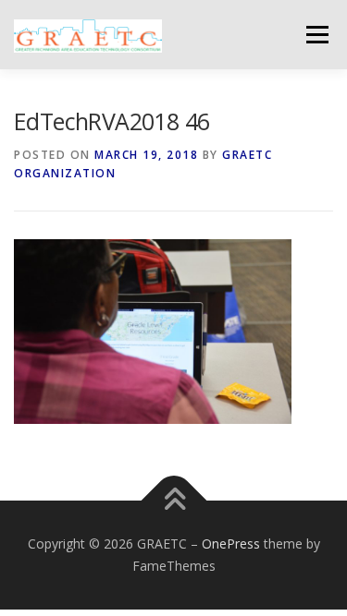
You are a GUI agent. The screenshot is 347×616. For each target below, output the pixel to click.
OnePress (231, 543)
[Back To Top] (173, 501)
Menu (316, 34)
